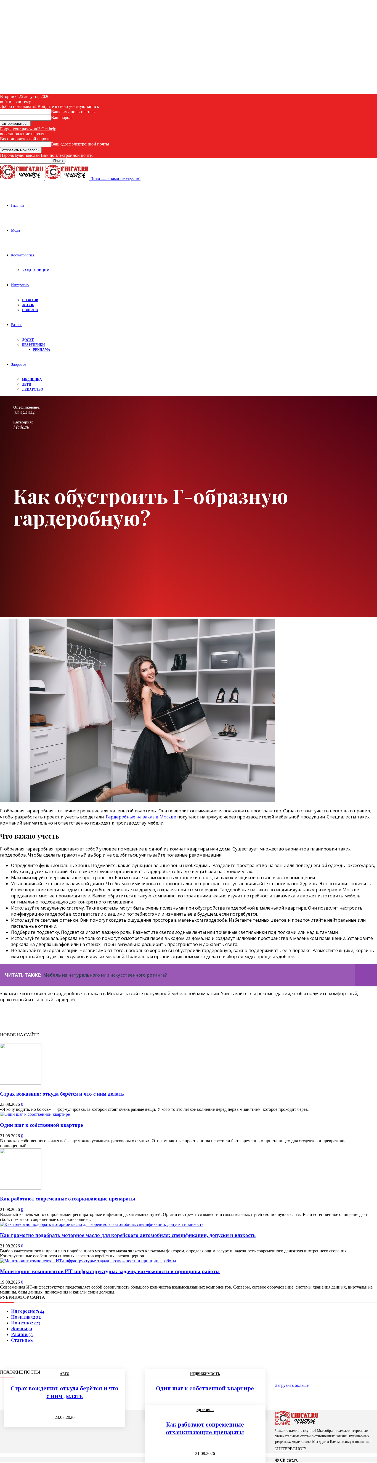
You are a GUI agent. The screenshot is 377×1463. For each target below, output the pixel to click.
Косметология (22, 255)
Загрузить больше (292, 1385)
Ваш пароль (62, 117)
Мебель (21, 427)
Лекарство (32, 389)
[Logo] (22, 178)
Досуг (28, 340)
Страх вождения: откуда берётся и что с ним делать (62, 1094)
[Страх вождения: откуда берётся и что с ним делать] (20, 1083)
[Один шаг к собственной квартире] (35, 1114)
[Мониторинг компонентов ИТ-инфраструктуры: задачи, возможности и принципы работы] (88, 1260)
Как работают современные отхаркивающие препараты (67, 1199)
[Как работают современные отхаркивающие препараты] (20, 1188)
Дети (26, 384)
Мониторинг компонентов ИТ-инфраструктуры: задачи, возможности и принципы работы (110, 1271)
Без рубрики (33, 345)
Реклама (41, 350)
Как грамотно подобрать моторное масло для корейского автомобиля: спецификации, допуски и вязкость (128, 1235)
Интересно (20, 284)
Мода (15, 230)
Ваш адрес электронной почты (80, 144)
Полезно (30, 310)
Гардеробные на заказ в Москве (141, 817)
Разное (16, 324)
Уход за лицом (35, 270)
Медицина (32, 379)
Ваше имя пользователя (73, 111)
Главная (17, 205)
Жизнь (28, 305)
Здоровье (18, 364)
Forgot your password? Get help (28, 128)
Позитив (30, 300)
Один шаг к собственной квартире (41, 1125)
